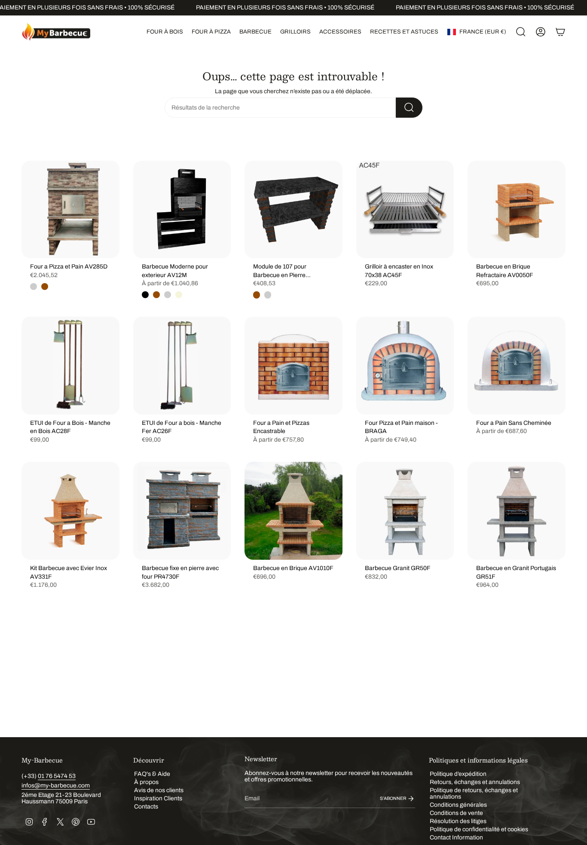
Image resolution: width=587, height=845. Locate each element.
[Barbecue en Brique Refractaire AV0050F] (517, 210)
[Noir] (145, 294)
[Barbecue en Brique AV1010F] (293, 511)
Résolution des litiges (458, 821)
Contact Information (456, 837)
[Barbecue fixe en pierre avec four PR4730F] (182, 511)
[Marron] (44, 286)
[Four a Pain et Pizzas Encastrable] (293, 366)
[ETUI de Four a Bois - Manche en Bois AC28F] (70, 366)
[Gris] (33, 286)
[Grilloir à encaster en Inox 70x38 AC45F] (405, 210)
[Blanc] (167, 294)
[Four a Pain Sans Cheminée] (517, 366)
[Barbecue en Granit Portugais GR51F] (517, 511)
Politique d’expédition (458, 774)
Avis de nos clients (158, 790)
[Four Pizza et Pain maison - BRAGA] (405, 366)
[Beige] (178, 294)
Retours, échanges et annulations (475, 782)
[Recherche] (409, 108)
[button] (164, 32)
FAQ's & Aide (152, 774)
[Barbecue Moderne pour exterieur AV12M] (182, 210)
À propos (146, 782)
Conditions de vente (456, 813)
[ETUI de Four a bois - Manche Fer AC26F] (182, 366)
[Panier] (560, 31)
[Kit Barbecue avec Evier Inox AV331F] (70, 511)
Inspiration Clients (158, 798)
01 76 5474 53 (57, 776)
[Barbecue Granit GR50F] (405, 511)
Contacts (146, 806)
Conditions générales (458, 805)
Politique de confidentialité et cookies (479, 829)
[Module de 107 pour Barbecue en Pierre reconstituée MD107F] (293, 210)
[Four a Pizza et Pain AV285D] (70, 210)
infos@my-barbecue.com (55, 785)
